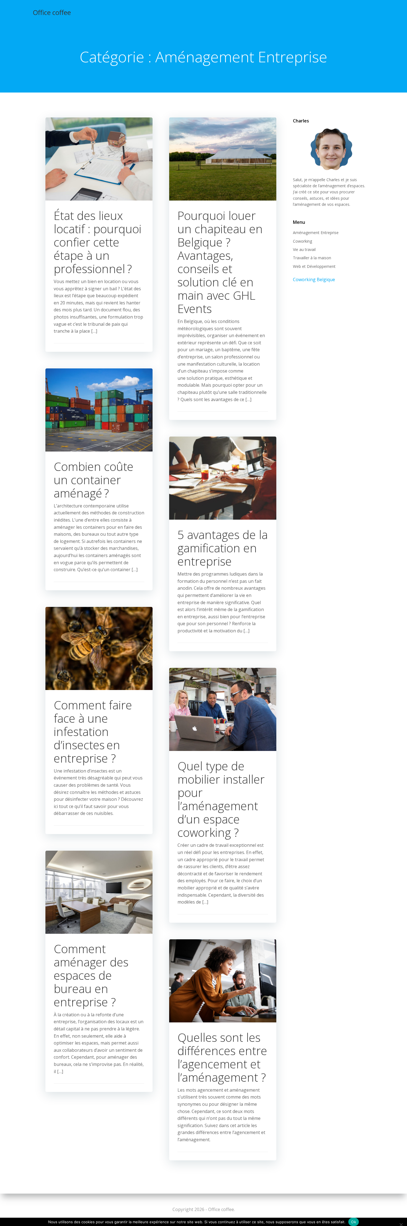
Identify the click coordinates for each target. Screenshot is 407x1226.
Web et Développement (314, 266)
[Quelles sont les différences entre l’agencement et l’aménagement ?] (222, 980)
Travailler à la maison (312, 257)
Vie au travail (304, 249)
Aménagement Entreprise (316, 232)
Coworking (302, 241)
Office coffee (52, 12)
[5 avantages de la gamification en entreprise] (222, 478)
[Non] (401, 1224)
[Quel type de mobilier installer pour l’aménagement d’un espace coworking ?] (222, 709)
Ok (353, 1222)
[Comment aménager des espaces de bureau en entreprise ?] (99, 892)
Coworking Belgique (314, 279)
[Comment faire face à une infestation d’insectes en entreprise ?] (99, 648)
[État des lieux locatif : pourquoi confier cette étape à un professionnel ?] (99, 158)
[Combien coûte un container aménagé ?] (99, 409)
